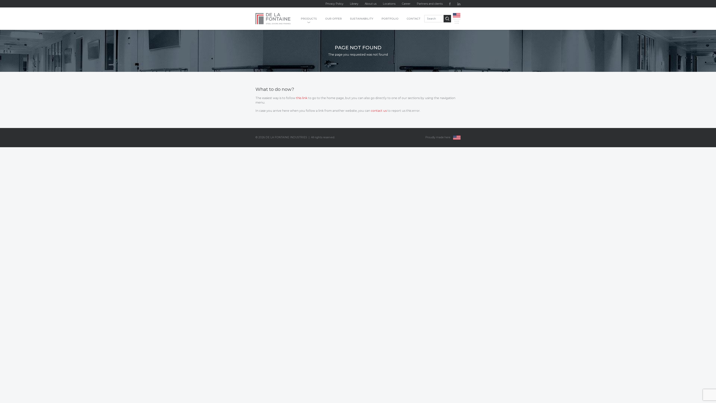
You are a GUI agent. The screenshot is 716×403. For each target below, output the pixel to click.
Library (354, 3)
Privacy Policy (334, 3)
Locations (389, 3)
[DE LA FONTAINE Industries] (276, 18)
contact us (379, 111)
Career (406, 3)
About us (370, 3)
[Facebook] (450, 3)
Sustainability (361, 18)
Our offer (333, 18)
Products (309, 18)
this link (301, 98)
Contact (413, 18)
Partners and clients (430, 3)
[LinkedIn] (459, 3)
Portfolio (389, 18)
